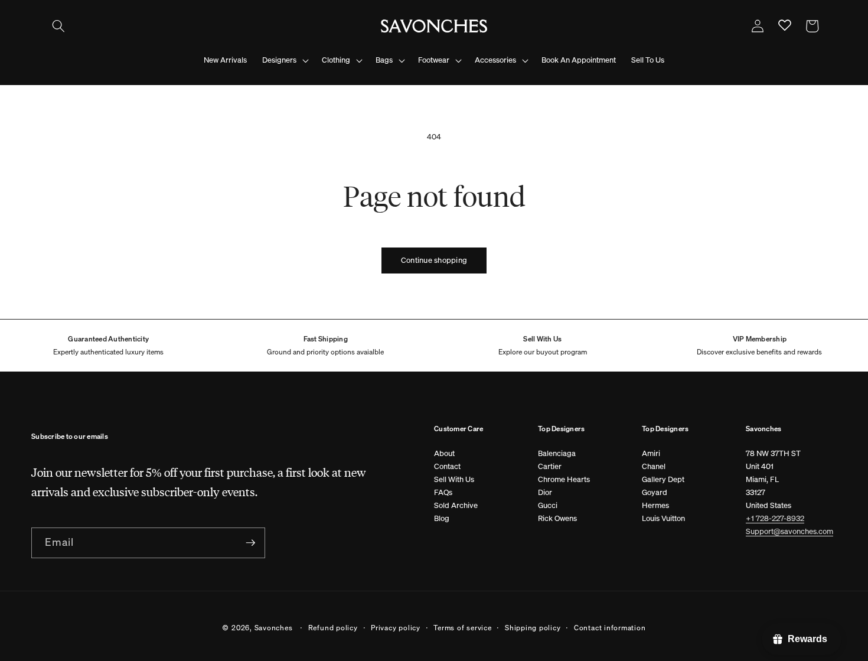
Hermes (655, 505)
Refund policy (333, 627)
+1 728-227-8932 (775, 518)
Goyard (654, 492)
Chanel (653, 466)
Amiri (651, 453)
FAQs (443, 492)
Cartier (550, 466)
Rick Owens (557, 518)
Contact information (610, 627)
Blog (441, 518)
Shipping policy (533, 627)
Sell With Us (454, 479)
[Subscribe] (250, 543)
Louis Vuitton (663, 518)
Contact (447, 466)
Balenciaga (557, 453)
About (444, 453)
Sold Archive (456, 505)
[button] (58, 26)
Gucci (547, 505)
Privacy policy (395, 627)
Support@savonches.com (789, 531)
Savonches (273, 627)
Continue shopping (434, 260)
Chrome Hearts (564, 479)
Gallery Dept (663, 479)
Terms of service (462, 627)
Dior (545, 492)
